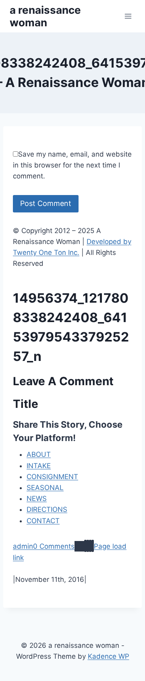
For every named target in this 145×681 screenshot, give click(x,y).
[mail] (90, 546)
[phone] (92, 546)
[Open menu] (127, 16)
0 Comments (54, 546)
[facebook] (85, 546)
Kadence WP (108, 656)
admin (23, 546)
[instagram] (88, 546)
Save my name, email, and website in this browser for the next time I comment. (72, 165)
